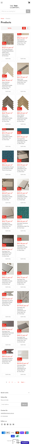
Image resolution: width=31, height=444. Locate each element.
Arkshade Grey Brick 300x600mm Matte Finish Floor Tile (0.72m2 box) (7, 303)
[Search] (28, 11)
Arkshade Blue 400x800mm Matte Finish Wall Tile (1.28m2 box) (22, 141)
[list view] (28, 28)
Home (2, 18)
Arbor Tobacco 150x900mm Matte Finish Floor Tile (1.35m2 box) (7, 137)
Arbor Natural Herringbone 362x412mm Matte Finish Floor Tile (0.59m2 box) (22, 118)
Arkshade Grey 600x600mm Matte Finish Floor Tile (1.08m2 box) (22, 282)
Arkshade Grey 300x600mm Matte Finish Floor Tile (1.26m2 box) (22, 248)
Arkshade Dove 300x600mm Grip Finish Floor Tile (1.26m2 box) (21, 169)
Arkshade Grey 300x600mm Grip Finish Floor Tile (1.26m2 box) (6, 254)
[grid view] (24, 28)
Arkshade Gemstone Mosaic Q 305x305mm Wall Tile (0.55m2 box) (23, 225)
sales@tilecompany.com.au (7, 413)
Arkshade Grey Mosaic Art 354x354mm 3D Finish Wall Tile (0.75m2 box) (21, 310)
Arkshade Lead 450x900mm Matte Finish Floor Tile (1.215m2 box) (22, 340)
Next (22, 382)
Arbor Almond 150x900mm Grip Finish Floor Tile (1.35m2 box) (21, 42)
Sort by (9, 28)
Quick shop (7, 58)
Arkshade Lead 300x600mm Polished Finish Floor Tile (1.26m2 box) (8, 334)
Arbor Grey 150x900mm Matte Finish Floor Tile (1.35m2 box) (22, 81)
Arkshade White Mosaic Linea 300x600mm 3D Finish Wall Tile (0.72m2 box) (21, 368)
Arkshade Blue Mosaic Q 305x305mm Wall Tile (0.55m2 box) (8, 168)
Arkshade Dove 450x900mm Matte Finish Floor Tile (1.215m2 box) (22, 197)
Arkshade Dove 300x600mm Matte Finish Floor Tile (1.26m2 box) (7, 197)
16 (18, 382)
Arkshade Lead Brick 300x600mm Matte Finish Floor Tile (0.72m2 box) (7, 361)
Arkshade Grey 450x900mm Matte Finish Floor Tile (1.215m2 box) (7, 282)
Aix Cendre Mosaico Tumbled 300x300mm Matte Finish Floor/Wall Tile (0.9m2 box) (8, 52)
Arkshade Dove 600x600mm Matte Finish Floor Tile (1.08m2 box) (7, 225)
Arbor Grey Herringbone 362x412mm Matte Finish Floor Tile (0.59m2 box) (7, 118)
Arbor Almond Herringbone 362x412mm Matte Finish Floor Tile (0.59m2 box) (7, 85)
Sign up (24, 404)
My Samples (17, 441)
